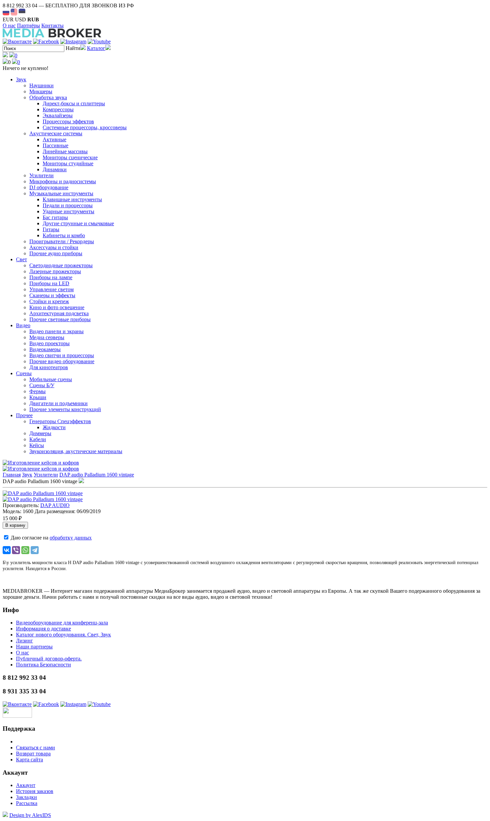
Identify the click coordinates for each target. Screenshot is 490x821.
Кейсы (36, 445)
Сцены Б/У (41, 385)
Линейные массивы (65, 151)
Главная (12, 474)
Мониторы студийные (68, 163)
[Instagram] (73, 41)
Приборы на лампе (50, 277)
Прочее (24, 415)
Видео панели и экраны (56, 331)
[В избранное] (81, 481)
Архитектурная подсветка (59, 313)
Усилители (41, 175)
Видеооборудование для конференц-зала (62, 622)
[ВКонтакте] (7, 550)
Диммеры (40, 433)
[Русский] (6, 12)
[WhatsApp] (25, 550)
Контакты (52, 25)
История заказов (34, 791)
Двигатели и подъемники (58, 403)
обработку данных (71, 537)
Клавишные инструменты (72, 199)
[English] (14, 12)
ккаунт (25, 785)
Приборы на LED (49, 283)
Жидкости (54, 427)
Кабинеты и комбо (64, 235)
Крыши (37, 397)
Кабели (37, 439)
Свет (21, 259)
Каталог (96, 48)
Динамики (55, 169)
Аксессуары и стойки (53, 247)
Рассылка (26, 803)
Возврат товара (33, 753)
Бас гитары (55, 217)
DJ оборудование (48, 187)
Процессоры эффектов (68, 121)
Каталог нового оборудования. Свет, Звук (63, 634)
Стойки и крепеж (49, 301)
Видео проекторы (49, 343)
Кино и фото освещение (56, 307)
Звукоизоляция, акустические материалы (75, 451)
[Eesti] (22, 12)
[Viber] (16, 550)
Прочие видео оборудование (61, 361)
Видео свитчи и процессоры (61, 355)
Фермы (37, 391)
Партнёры (28, 25)
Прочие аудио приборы (55, 253)
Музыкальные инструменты (61, 193)
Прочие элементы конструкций (65, 409)
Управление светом (51, 289)
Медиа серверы (46, 337)
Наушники (41, 85)
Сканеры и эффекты (52, 295)
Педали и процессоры (68, 205)
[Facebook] (46, 41)
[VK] (17, 41)
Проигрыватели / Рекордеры (61, 241)
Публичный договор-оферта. (49, 658)
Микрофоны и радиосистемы (62, 181)
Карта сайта (29, 759)
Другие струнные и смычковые (78, 223)
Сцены (24, 373)
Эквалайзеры (58, 115)
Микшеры (40, 91)
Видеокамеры (45, 349)
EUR (8, 19)
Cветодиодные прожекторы (61, 265)
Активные (54, 139)
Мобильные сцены (50, 379)
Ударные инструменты (68, 211)
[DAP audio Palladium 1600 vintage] (43, 493)
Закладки (26, 797)
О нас (9, 25)
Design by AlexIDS (30, 815)
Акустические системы (55, 133)
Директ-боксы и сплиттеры (74, 103)
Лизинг (24, 640)
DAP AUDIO (55, 505)
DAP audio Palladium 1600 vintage (96, 474)
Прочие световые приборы (60, 319)
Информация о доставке (43, 628)
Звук (21, 79)
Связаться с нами (35, 747)
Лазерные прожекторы (55, 271)
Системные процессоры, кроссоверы (85, 127)
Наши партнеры (34, 646)
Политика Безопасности (43, 664)
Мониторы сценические (70, 157)
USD (20, 19)
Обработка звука (48, 97)
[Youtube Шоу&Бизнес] (99, 41)
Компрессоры (58, 109)
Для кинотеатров (48, 367)
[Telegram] (35, 550)
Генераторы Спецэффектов (60, 421)
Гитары (51, 229)
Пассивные (55, 145)
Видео (23, 325)
